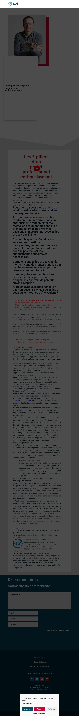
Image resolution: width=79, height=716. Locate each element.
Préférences (52, 709)
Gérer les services (27, 703)
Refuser (39, 709)
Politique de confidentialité (39, 713)
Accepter (27, 709)
